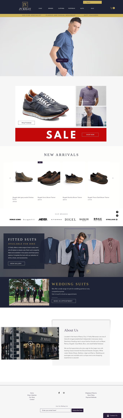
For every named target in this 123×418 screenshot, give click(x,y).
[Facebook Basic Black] (59, 393)
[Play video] (30, 343)
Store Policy (91, 395)
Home (32, 393)
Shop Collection (32, 395)
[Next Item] (115, 219)
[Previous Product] (10, 178)
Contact (32, 399)
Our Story (32, 397)
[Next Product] (113, 178)
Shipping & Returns (91, 393)
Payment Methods (91, 397)
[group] (61, 182)
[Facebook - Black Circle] (117, 212)
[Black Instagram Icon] (64, 393)
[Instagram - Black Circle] (117, 215)
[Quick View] (24, 178)
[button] (50, 8)
